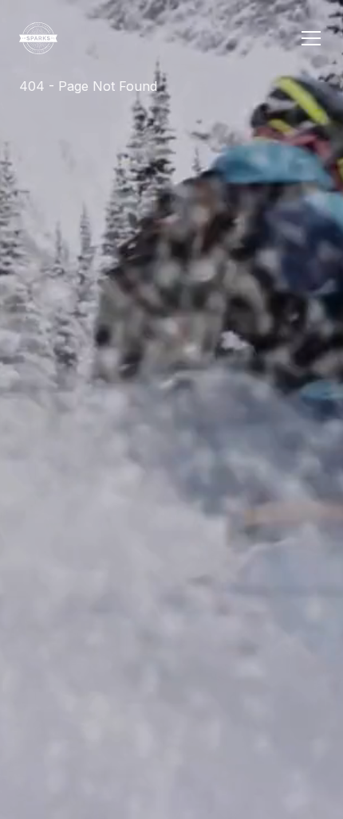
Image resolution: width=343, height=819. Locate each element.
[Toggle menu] (311, 38)
